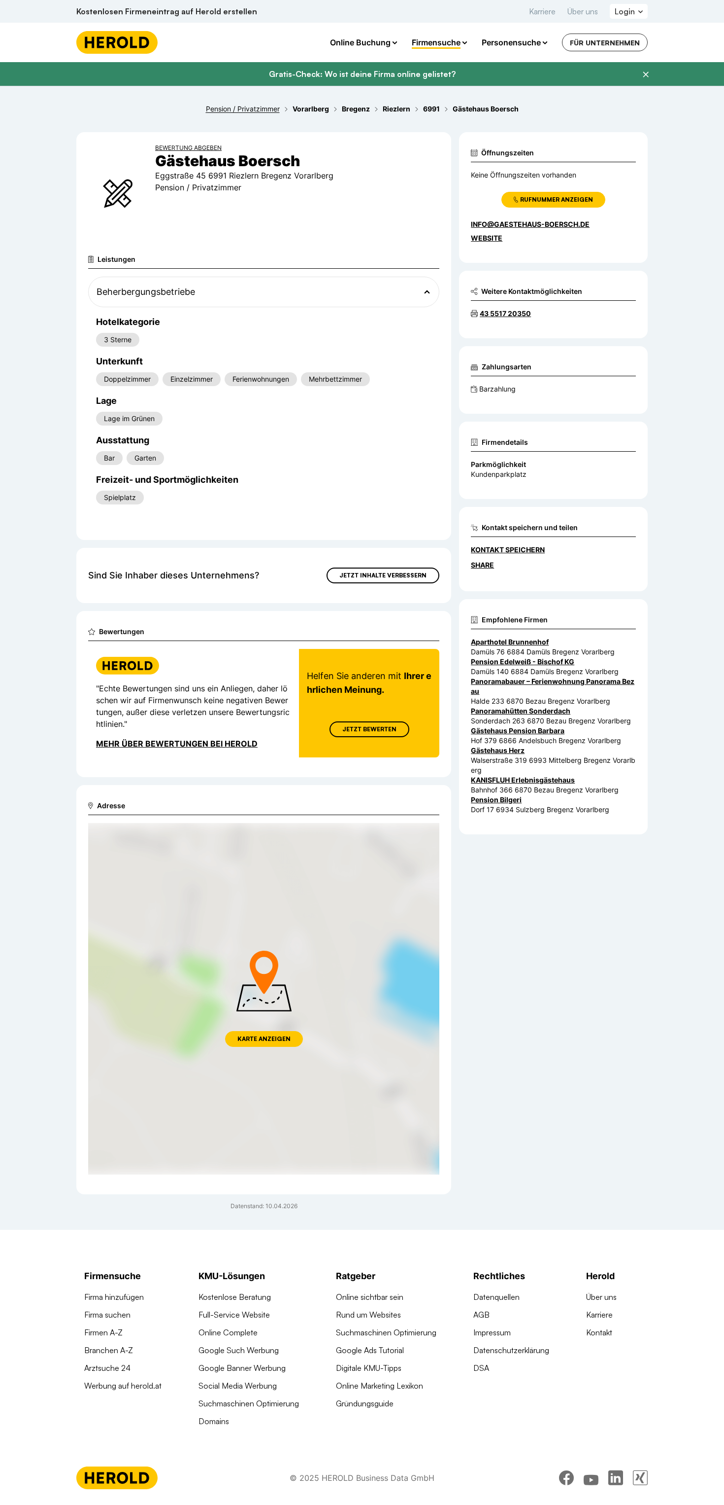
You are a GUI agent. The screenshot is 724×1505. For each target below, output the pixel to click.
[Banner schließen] (646, 74)
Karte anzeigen (264, 1038)
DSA (481, 1368)
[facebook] (566, 1478)
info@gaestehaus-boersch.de (530, 224)
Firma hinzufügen (114, 1297)
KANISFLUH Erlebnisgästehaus (523, 780)
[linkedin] (615, 1478)
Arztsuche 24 (107, 1368)
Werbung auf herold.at (123, 1386)
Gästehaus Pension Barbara (517, 730)
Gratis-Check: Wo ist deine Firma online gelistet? (362, 74)
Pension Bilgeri (496, 799)
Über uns (582, 11)
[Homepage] (117, 42)
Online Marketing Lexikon (379, 1386)
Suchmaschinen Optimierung (248, 1403)
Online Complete (228, 1332)
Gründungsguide (365, 1403)
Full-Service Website (234, 1315)
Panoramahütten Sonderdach (520, 711)
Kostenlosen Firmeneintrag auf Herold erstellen (166, 11)
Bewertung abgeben (188, 147)
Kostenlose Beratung (234, 1297)
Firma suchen (107, 1315)
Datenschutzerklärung (511, 1350)
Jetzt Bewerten (369, 729)
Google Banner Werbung (242, 1368)
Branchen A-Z (108, 1350)
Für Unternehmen (605, 42)
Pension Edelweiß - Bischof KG (522, 661)
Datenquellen (496, 1297)
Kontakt (599, 1332)
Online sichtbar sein (369, 1297)
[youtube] (591, 1478)
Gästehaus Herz (498, 750)
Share (482, 565)
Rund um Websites (368, 1315)
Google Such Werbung (238, 1350)
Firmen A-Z (103, 1332)
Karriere (542, 11)
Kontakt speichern (508, 549)
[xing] (640, 1478)
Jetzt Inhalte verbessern (383, 575)
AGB (481, 1315)
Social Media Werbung (237, 1386)
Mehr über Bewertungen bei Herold (177, 744)
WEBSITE (486, 238)
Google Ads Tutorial (370, 1350)
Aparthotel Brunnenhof (510, 642)
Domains (213, 1421)
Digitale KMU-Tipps (368, 1368)
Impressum (492, 1332)
